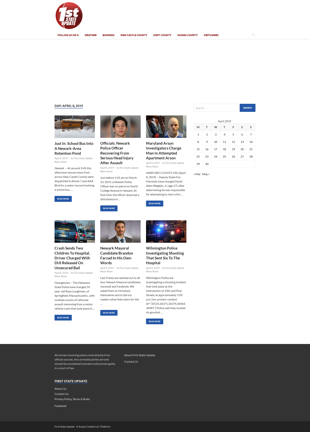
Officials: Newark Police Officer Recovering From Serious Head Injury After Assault (116, 153)
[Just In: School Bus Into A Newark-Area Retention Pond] (75, 128)
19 (233, 149)
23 (206, 156)
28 (251, 156)
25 (224, 156)
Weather (91, 35)
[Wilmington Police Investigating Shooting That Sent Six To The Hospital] (166, 233)
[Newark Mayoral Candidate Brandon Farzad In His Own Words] (120, 233)
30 (206, 163)
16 (206, 149)
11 (224, 141)
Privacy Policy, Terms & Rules (72, 399)
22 (198, 156)
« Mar (197, 174)
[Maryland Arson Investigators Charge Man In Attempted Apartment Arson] (166, 128)
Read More (62, 198)
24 (215, 156)
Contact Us (62, 393)
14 (251, 141)
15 (198, 149)
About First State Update (139, 355)
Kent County (162, 35)
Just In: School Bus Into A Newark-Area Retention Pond (74, 148)
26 (233, 156)
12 (233, 141)
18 (224, 149)
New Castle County (134, 35)
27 (242, 156)
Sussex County (187, 35)
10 (215, 141)
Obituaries (211, 35)
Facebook (61, 405)
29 (198, 163)
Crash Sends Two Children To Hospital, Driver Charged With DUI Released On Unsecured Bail (72, 258)
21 (251, 149)
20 (242, 149)
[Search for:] (224, 108)
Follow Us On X (68, 35)
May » (206, 174)
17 (215, 149)
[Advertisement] (155, 71)
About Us (60, 388)
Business (108, 35)
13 (242, 141)
